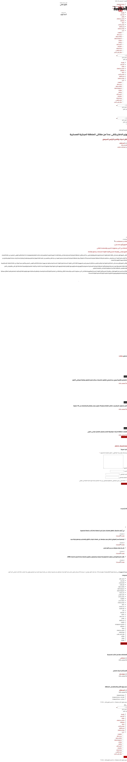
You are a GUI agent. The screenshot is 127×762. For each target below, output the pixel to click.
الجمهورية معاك (118, 38)
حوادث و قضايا (121, 29)
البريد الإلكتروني (123, 474)
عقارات (122, 618)
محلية (123, 628)
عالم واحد (120, 46)
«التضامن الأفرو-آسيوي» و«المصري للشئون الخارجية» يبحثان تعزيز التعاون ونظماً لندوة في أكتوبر (99, 380)
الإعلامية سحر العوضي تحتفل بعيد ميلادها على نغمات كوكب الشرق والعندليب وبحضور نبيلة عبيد (97, 539)
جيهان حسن (122, 674)
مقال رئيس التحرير (118, 52)
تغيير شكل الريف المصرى (120, 670)
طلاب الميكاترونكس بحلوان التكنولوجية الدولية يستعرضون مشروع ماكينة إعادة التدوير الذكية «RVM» (95, 557)
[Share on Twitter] (114, 241)
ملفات (123, 17)
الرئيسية (122, 13)
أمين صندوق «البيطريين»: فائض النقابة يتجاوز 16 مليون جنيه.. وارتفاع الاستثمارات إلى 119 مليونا (100, 406)
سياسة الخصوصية (120, 4)
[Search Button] (116, 105)
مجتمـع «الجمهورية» (119, 624)
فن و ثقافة (121, 27)
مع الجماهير (119, 48)
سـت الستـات (121, 606)
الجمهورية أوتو (121, 589)
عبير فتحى (122, 658)
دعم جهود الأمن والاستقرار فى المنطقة (116, 687)
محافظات (122, 21)
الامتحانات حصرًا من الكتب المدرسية (117, 654)
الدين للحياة (121, 593)
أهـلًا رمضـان (121, 583)
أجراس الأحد (119, 44)
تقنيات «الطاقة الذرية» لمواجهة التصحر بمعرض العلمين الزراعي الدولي (107, 431)
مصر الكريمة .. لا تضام (121, 446)
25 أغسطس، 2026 (123, 383)
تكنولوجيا (120, 32)
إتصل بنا (125, 757)
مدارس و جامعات (120, 19)
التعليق (125, 468)
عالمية (123, 614)
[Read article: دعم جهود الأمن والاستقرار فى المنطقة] (63, 681)
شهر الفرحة (121, 608)
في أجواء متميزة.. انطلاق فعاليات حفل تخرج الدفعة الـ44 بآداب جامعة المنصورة (102, 530)
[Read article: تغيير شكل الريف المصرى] (63, 665)
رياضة (123, 23)
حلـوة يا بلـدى (121, 600)
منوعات (120, 40)
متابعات (120, 42)
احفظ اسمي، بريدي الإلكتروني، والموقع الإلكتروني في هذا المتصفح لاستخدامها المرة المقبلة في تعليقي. (102, 481)
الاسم (125, 471)
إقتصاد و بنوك (119, 36)
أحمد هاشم (122, 143)
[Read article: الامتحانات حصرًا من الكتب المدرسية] (63, 649)
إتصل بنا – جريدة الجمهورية (118, 697)
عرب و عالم (119, 34)
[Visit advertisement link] (103, 281)
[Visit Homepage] (120, 11)
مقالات (122, 636)
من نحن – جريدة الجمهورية (118, 699)
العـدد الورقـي (119, 50)
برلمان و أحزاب (121, 25)
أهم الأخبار (121, 130)
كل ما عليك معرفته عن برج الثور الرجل (113, 548)
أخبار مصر (122, 15)
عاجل (123, 610)
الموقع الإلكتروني (123, 477)
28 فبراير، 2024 (124, 145)
